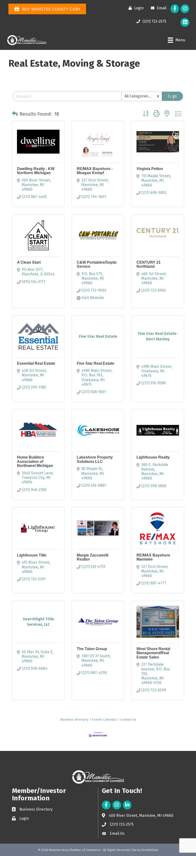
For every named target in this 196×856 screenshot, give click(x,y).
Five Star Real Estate (95, 363)
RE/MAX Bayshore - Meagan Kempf (95, 171)
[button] (15, 114)
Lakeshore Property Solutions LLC (95, 459)
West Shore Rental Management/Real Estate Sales (153, 653)
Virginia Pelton (149, 169)
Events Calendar (104, 719)
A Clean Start (29, 262)
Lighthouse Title (31, 555)
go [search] (174, 96)
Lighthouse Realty (153, 457)
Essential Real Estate (36, 363)
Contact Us (128, 719)
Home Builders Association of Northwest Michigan (35, 461)
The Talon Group (92, 649)
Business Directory (74, 719)
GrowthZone (149, 850)
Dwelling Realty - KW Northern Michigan (35, 171)
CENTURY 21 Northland (148, 264)
